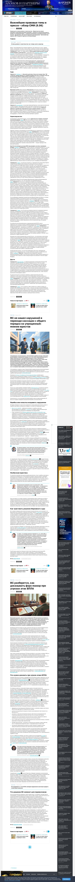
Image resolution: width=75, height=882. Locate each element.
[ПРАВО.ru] (8, 13)
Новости (60, 427)
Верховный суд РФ (27, 558)
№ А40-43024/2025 (39, 671)
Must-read (13, 42)
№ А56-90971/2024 (26, 373)
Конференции (14, 16)
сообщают (18, 74)
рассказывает (20, 261)
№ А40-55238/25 (16, 736)
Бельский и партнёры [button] (23, 680)
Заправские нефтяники (37, 64)
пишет (30, 92)
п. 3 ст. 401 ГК (45, 639)
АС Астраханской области (32, 739)
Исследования (37, 16)
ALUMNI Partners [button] (35, 459)
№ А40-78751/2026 (26, 693)
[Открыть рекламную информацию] (70, 487)
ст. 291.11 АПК (39, 512)
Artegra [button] (41, 432)
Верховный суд (35, 387)
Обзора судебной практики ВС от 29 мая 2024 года (34, 412)
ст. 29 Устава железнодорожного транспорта (34, 644)
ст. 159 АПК (28, 409)
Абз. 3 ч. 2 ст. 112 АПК (16, 408)
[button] (17, 28)
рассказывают (19, 105)
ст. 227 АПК (35, 463)
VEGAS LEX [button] (44, 442)
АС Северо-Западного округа (39, 377)
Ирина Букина (27, 396)
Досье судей (21, 16)
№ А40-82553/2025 (17, 633)
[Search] (56, 16)
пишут (11, 181)
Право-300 (6, 16)
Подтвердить (66, 879)
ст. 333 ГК (14, 742)
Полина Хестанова (17, 824)
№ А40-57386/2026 (17, 693)
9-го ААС (43, 735)
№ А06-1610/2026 (22, 742)
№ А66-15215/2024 (21, 527)
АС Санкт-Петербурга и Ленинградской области (26, 375)
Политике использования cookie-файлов (12, 880)
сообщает (17, 147)
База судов (29, 16)
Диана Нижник (16, 558)
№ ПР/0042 (17, 703)
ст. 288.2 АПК (24, 421)
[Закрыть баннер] (22, 871)
